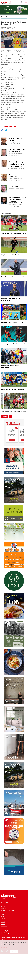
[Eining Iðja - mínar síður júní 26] (14, 555)
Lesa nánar (4, 947)
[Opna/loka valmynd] (26, 2)
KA (10, 416)
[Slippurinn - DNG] (14, 862)
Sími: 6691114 (4, 902)
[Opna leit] (21, 2)
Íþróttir (4, 416)
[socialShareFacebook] (2, 130)
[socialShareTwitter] (6, 130)
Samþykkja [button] (14, 951)
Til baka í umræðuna (8, 126)
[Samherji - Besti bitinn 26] (14, 662)
